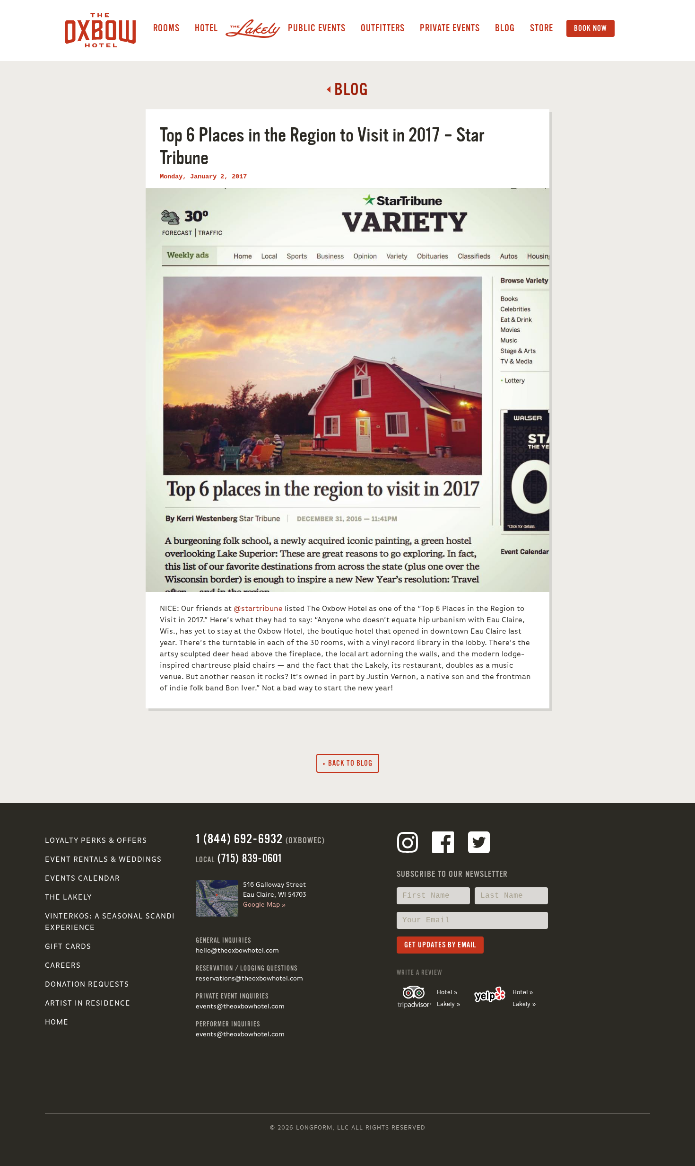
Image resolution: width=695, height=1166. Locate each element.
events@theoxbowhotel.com (240, 1006)
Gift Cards (68, 947)
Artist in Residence (87, 1003)
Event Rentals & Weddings (103, 860)
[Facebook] (443, 844)
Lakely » (448, 1004)
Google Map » (264, 904)
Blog (505, 28)
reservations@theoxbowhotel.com (249, 978)
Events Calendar (82, 879)
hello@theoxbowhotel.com (237, 950)
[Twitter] (479, 844)
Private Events (450, 28)
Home (57, 1022)
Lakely (253, 28)
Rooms (166, 28)
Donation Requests (87, 985)
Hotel (206, 28)
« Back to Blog (348, 763)
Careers (63, 966)
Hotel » (447, 992)
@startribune (258, 609)
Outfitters (383, 28)
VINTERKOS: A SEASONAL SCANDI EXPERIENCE (110, 922)
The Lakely (68, 897)
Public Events (317, 28)
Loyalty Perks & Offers (96, 841)
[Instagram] (407, 844)
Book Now (590, 28)
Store (541, 28)
